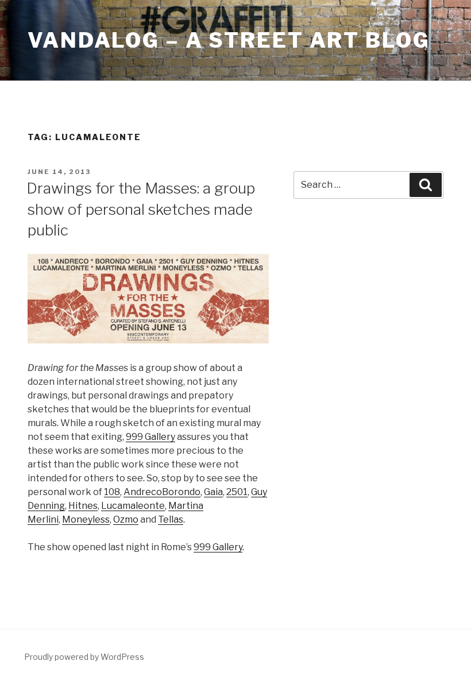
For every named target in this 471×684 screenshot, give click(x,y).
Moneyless (86, 519)
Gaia (213, 491)
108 (112, 491)
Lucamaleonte (133, 505)
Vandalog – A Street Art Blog (229, 40)
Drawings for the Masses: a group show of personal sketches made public (140, 209)
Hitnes (83, 505)
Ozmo (125, 519)
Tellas (170, 519)
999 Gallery (150, 436)
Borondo (181, 491)
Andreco (142, 491)
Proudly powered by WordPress (84, 657)
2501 (237, 491)
